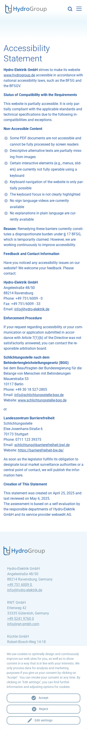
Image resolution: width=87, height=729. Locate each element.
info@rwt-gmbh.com (23, 624)
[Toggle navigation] (79, 9)
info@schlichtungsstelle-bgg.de (39, 395)
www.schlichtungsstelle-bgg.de (42, 400)
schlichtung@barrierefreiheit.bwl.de (42, 445)
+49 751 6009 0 (20, 585)
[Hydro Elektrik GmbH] (26, 10)
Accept (43, 698)
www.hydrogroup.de (19, 75)
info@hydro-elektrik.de (31, 309)
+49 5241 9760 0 (20, 618)
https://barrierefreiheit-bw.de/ (41, 450)
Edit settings (43, 720)
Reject (43, 709)
